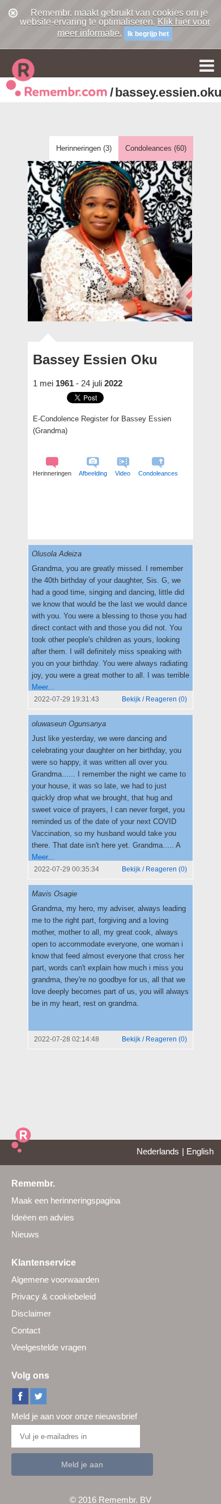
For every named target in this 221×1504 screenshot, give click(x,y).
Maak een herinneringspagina (65, 1200)
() (154, 699)
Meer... (43, 687)
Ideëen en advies (42, 1217)
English (200, 1151)
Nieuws (25, 1234)
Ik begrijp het (148, 34)
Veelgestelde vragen (48, 1347)
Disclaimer (31, 1313)
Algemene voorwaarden (55, 1279)
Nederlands (158, 1151)
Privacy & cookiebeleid (53, 1296)
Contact (25, 1330)
